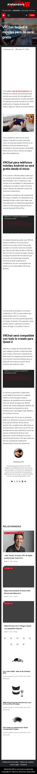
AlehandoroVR (9, 49)
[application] (18, 224)
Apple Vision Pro (10, 533)
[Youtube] (12, 482)
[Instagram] (17, 482)
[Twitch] (20, 482)
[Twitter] (14, 482)
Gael (16, 561)
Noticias (4, 23)
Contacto (23, 765)
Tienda (32, 15)
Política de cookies (27, 762)
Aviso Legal (14, 765)
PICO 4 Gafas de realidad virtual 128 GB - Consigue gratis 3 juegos (15, 728)
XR (22, 533)
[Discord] (25, 482)
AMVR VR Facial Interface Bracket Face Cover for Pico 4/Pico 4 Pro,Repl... (17, 703)
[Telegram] (22, 482)
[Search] (26, 15)
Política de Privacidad (10, 762)
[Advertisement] (18, 70)
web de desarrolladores (21, 91)
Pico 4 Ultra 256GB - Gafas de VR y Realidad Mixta (16, 672)
